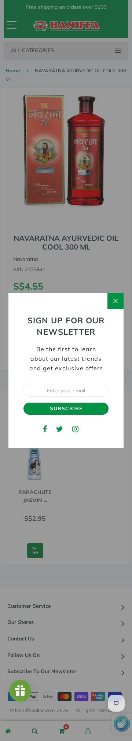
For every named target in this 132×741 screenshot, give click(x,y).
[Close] (115, 301)
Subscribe (66, 408)
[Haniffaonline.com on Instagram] (75, 428)
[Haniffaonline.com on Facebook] (45, 428)
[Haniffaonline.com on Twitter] (59, 428)
